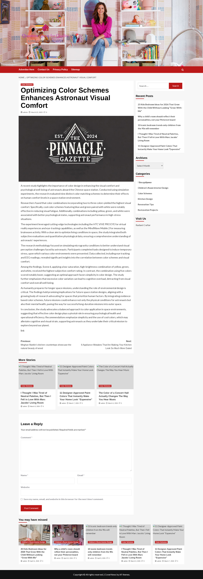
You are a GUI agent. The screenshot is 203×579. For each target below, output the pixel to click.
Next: (106, 344)
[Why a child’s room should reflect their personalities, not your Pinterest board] (68, 534)
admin (25, 112)
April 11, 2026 (34, 561)
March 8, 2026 (35, 406)
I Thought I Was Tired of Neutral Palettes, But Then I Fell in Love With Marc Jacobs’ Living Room (158, 137)
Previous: (46, 344)
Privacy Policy (60, 69)
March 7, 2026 (74, 403)
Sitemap (75, 69)
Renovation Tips (146, 204)
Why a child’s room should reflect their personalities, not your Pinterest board (156, 118)
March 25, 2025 (37, 112)
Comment (26, 437)
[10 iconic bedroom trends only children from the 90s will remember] (101, 534)
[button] (182, 69)
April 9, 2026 (101, 558)
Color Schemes (27, 84)
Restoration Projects (148, 210)
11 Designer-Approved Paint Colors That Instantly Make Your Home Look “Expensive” (76, 396)
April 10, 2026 (68, 558)
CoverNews (110, 574)
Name (24, 475)
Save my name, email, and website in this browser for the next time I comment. (64, 499)
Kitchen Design (145, 199)
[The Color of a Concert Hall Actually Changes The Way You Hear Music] (115, 377)
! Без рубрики (144, 182)
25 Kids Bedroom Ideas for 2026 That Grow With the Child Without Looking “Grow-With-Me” (160, 107)
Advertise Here (26, 69)
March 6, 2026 (113, 403)
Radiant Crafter (143, 225)
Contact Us (43, 69)
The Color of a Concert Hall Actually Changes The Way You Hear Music (114, 396)
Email (80, 475)
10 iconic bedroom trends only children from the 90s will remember (159, 127)
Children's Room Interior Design (153, 188)
